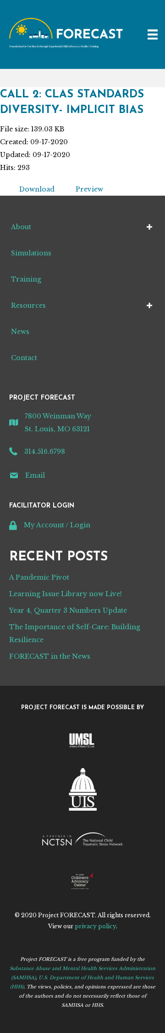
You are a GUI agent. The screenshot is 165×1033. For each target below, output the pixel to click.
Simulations (31, 253)
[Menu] (152, 34)
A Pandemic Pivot (39, 577)
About (21, 227)
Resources (28, 305)
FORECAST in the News (49, 656)
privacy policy (95, 926)
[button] (149, 227)
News (20, 331)
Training (26, 279)
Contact (24, 358)
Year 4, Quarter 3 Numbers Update (68, 610)
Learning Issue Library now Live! (65, 594)
